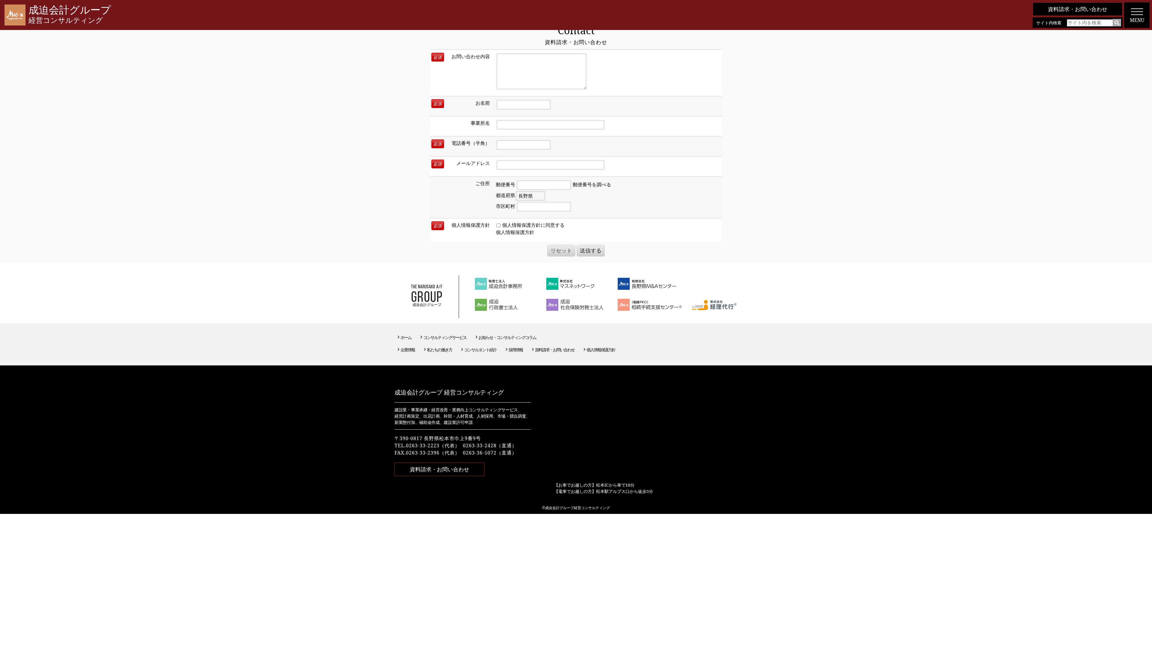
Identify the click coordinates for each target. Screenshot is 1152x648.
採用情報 (515, 349)
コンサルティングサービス (444, 337)
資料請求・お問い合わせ (1077, 9)
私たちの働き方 (439, 349)
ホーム (405, 337)
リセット (561, 250)
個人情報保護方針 (515, 232)
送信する (591, 250)
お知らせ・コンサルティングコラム (507, 337)
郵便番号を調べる (592, 184)
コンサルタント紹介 (480, 349)
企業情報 (407, 349)
